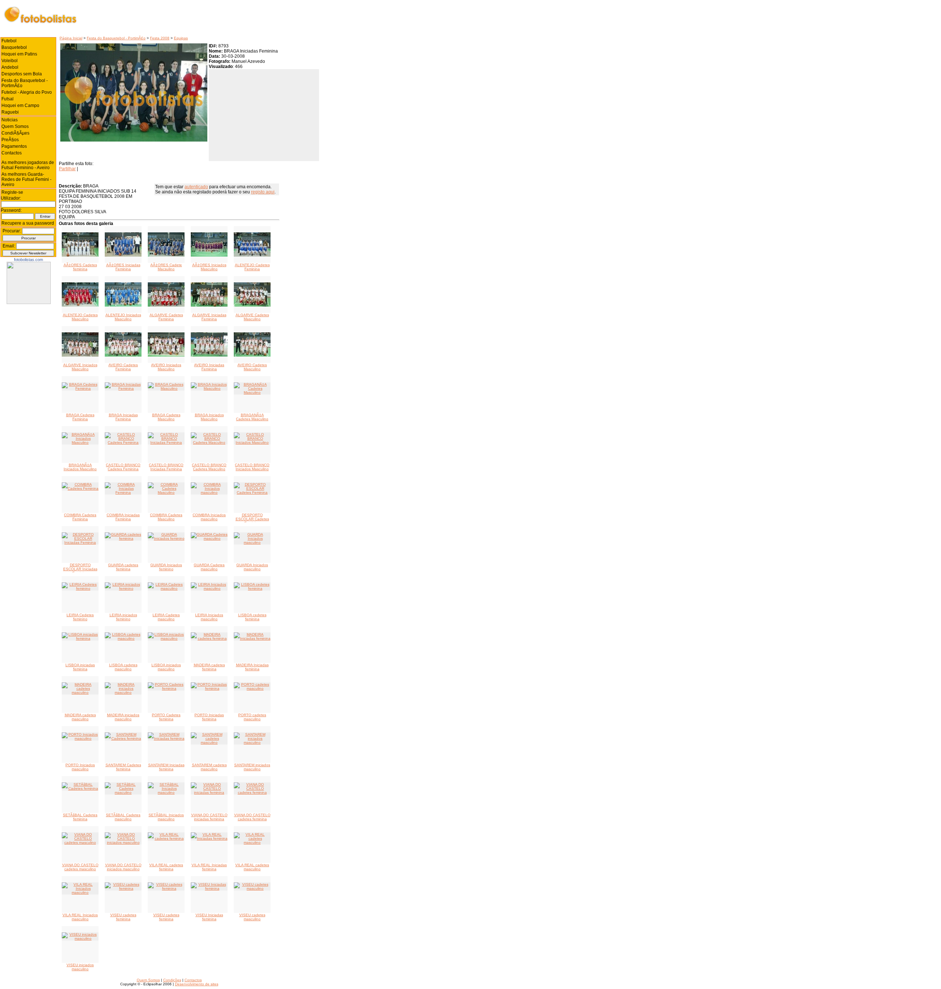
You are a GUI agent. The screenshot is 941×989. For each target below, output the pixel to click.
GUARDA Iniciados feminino (166, 567)
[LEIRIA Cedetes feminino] (80, 588)
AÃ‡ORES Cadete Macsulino (166, 267)
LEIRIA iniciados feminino (123, 617)
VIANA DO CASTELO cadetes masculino (80, 867)
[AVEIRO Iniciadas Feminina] (209, 355)
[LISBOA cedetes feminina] (252, 588)
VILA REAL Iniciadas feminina (209, 867)
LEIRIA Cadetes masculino (166, 617)
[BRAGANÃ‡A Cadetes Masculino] (252, 392)
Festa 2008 (159, 38)
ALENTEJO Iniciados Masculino (123, 317)
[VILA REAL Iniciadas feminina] (209, 838)
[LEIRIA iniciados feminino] (123, 588)
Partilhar (67, 168)
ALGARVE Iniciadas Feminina (209, 317)
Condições (172, 980)
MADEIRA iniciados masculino (123, 717)
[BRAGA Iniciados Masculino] (209, 388)
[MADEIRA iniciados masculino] (123, 692)
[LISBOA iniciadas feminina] (80, 638)
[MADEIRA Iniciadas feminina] (252, 638)
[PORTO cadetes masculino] (252, 688)
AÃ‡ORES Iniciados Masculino (209, 267)
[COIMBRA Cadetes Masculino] (166, 492)
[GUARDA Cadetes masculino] (209, 538)
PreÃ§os (10, 139)
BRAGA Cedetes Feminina (80, 417)
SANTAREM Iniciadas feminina (166, 767)
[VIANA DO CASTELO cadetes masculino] (80, 842)
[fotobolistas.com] (29, 302)
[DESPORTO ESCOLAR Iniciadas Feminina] (80, 542)
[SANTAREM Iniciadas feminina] (166, 738)
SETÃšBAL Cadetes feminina (80, 817)
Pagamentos (14, 146)
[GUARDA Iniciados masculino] (252, 542)
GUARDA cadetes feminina (123, 567)
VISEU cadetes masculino (252, 917)
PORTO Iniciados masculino (80, 767)
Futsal (7, 98)
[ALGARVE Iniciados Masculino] (80, 355)
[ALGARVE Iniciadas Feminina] (209, 305)
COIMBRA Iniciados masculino (209, 517)
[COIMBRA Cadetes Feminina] (80, 488)
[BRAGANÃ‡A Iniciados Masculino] (80, 442)
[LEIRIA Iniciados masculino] (209, 588)
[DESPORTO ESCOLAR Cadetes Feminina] (252, 492)
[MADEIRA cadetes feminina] (209, 638)
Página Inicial (71, 38)
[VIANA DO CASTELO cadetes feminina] (252, 792)
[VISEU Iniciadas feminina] (209, 888)
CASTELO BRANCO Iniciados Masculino (252, 467)
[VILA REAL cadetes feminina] (166, 838)
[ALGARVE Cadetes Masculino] (252, 305)
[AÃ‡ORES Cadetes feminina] (80, 255)
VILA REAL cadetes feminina (166, 867)
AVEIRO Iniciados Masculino (166, 367)
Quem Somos (15, 126)
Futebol (9, 40)
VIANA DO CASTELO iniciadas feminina (209, 817)
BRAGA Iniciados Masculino (209, 417)
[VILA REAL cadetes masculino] (252, 842)
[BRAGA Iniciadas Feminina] (123, 388)
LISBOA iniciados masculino (166, 667)
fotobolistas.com (28, 259)
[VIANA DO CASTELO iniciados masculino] (123, 842)
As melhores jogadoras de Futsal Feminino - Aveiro (27, 165)
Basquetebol (14, 47)
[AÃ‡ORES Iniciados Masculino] (209, 255)
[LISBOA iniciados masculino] (166, 638)
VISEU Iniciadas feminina (209, 917)
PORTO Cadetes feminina (166, 717)
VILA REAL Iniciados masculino (80, 917)
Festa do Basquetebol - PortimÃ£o (116, 38)
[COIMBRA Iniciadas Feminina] (123, 492)
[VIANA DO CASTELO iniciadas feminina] (209, 792)
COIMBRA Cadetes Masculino (166, 517)
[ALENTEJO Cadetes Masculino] (80, 305)
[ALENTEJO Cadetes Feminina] (252, 255)
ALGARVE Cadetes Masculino (252, 317)
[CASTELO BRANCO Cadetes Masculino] (209, 442)
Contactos (11, 153)
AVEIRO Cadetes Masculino (252, 367)
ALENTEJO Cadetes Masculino (80, 317)
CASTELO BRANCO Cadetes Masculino (209, 467)
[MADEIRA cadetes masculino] (80, 692)
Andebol (9, 67)
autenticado (196, 186)
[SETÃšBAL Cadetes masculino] (123, 792)
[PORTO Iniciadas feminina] (209, 688)
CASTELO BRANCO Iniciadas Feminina (166, 467)
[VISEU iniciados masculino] (80, 938)
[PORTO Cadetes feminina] (166, 688)
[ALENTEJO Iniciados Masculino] (123, 305)
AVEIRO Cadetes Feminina (123, 367)
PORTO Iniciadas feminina (209, 717)
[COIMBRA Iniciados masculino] (209, 492)
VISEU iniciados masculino (80, 967)
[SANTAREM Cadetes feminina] (123, 738)
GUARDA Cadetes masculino (209, 567)
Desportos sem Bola (21, 73)
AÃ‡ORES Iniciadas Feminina (123, 267)
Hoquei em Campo (20, 105)
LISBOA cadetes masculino (123, 667)
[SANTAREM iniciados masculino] (252, 742)
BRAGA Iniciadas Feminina (123, 417)
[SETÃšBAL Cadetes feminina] (80, 788)
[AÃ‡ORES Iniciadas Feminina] (123, 255)
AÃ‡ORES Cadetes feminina (80, 267)
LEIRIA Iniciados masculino (209, 617)
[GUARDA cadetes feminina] (123, 538)
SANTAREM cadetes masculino (209, 767)
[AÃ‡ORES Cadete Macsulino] (166, 255)
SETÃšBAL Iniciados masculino (166, 817)
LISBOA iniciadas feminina (80, 667)
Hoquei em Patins (19, 54)
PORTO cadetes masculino (252, 717)
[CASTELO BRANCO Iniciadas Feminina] (166, 442)
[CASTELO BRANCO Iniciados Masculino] (252, 442)
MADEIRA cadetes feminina (209, 667)
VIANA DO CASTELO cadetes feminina (252, 817)
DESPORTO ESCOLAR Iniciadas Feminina (80, 569)
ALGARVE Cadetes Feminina (166, 317)
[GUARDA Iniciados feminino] (166, 538)
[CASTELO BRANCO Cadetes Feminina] (123, 442)
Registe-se (12, 192)
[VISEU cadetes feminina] (123, 888)
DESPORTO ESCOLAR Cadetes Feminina (252, 519)
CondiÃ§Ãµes (15, 133)
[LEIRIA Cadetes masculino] (166, 588)
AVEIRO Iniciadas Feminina (209, 367)
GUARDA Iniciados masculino (252, 567)
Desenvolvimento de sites (196, 984)
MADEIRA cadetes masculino (80, 717)
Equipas (181, 38)
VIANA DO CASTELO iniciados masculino (123, 867)
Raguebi (10, 112)
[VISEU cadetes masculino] (252, 888)
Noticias (9, 119)
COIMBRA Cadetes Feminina (80, 517)
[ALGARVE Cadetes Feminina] (166, 305)
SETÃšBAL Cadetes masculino (123, 817)
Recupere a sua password (27, 223)
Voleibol (9, 60)
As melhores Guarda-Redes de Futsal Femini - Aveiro (26, 179)
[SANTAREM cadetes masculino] (209, 742)
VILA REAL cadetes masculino (252, 867)
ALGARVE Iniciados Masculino (80, 367)
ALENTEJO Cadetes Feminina (252, 267)
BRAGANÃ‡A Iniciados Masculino (80, 467)
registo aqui (263, 191)
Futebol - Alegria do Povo (26, 92)
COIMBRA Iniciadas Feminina (123, 517)
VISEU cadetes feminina (123, 917)
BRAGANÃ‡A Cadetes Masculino (252, 417)
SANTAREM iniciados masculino (252, 767)
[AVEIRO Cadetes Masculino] (252, 355)
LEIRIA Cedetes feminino (80, 617)
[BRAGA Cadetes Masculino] (166, 388)
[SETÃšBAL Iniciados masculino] (166, 792)
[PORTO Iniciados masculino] (80, 738)
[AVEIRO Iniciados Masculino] (166, 355)
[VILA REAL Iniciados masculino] (80, 892)
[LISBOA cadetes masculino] (123, 638)
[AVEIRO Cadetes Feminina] (123, 355)
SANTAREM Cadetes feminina (123, 767)
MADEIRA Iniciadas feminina (252, 667)
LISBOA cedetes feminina (252, 617)
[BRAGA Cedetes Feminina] (80, 388)
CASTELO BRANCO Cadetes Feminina (123, 467)
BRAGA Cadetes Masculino (166, 417)
